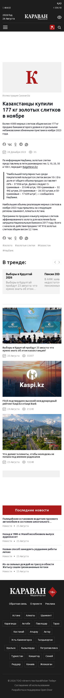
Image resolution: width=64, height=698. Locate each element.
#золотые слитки (25, 245)
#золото (7, 245)
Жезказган (46, 664)
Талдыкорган (45, 640)
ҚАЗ (59, 3)
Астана (16, 615)
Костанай (19, 631)
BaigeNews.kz (30, 167)
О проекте (36, 603)
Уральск (11, 648)
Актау (47, 631)
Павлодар (41, 623)
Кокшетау (34, 656)
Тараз (56, 623)
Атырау (34, 631)
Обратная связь (18, 603)
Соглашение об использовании (32, 685)
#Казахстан (44, 245)
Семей (49, 656)
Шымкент (46, 615)
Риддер (16, 664)
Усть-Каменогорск (21, 640)
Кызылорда (27, 648)
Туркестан (17, 656)
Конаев (30, 664)
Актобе (26, 623)
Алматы (30, 615)
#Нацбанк (8, 250)
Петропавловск (49, 648)
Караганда (10, 623)
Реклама (50, 603)
